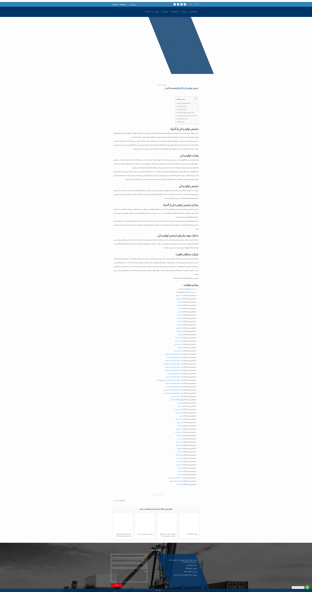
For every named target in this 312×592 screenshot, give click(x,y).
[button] (195, 99)
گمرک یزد (181, 416)
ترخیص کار (165, 12)
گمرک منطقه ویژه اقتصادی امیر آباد (174, 361)
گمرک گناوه (180, 348)
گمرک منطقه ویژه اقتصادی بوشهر (175, 354)
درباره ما (156, 12)
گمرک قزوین (180, 449)
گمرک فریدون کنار (179, 351)
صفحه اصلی (193, 12)
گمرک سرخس (180, 442)
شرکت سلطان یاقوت (182, 119)
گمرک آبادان (173, 400)
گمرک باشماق (179, 419)
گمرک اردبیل (180, 436)
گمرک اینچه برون (179, 410)
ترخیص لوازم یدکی (182, 110)
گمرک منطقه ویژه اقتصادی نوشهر (175, 383)
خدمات (184, 12)
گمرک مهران (180, 423)
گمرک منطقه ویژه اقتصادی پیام (175, 357)
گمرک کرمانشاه (179, 455)
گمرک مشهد (181, 406)
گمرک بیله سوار (179, 432)
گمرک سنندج (180, 458)
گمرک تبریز (180, 403)
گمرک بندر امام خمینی (178, 396)
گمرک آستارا (180, 426)
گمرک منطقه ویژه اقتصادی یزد (175, 374)
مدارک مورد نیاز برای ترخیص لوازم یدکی (187, 116)
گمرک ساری (180, 452)
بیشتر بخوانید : (181, 122)
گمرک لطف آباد (179, 445)
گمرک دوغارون (180, 429)
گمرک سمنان (179, 484)
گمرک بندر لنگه (179, 338)
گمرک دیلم (181, 439)
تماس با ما (148, 12)
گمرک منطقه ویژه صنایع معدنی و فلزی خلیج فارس (170, 380)
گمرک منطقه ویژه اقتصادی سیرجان (174, 370)
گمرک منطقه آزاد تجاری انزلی (176, 478)
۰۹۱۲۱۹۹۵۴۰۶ (188, 569)
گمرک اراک (181, 335)
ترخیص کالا (175, 12)
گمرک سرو (181, 468)
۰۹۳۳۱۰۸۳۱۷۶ (188, 572)
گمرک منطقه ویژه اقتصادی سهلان (174, 367)
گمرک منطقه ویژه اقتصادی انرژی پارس (173, 390)
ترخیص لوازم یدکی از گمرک (184, 103)
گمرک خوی (181, 475)
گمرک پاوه (181, 471)
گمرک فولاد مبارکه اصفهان (176, 481)
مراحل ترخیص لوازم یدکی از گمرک (185, 113)
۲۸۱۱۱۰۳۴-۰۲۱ (189, 565)
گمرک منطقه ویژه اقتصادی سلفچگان (173, 364)
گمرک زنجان (180, 462)
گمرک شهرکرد (180, 465)
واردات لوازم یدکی (181, 106)
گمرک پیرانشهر (180, 413)
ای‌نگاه (152, 590)
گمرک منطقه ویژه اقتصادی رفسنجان (174, 393)
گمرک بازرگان (180, 331)
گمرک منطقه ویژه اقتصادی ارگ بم (174, 387)
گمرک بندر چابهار (179, 341)
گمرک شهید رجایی (179, 344)
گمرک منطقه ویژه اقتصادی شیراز (175, 377)
